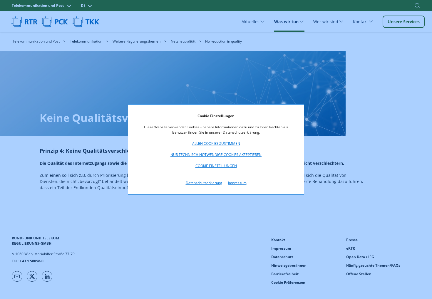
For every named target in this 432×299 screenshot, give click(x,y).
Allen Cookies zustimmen (216, 143)
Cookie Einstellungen (216, 165)
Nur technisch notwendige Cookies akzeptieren (216, 154)
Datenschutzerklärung (204, 182)
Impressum (237, 182)
